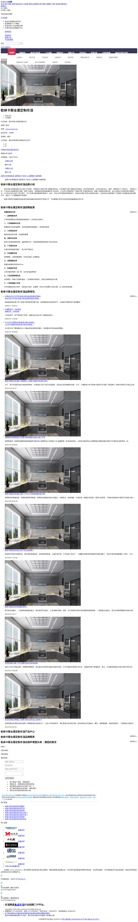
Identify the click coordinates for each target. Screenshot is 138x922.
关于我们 (8, 913)
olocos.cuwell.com (12, 129)
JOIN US (22, 879)
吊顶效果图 (106, 53)
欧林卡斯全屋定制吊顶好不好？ (16, 815)
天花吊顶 (45, 57)
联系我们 (47, 913)
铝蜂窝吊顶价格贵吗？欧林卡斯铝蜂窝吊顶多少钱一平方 (25, 437)
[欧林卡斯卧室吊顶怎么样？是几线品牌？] (71, 526)
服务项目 (21, 913)
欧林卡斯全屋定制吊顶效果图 (35, 795)
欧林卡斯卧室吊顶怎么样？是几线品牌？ (19, 550)
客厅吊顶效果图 (40, 62)
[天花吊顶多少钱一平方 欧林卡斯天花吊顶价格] (71, 639)
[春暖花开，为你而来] (71, 309)
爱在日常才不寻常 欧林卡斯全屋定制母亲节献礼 (22, 298)
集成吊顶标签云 (61, 4)
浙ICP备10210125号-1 (92, 919)
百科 (53, 4)
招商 (9, 4)
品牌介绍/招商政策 (7, 176)
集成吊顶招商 (113, 57)
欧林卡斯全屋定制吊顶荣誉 (15, 817)
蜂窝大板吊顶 (85, 57)
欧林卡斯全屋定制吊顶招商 (23, 797)
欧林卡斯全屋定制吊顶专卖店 (15, 819)
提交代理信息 (10, 778)
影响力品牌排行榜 (35, 4)
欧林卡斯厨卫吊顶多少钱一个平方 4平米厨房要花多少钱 (25, 494)
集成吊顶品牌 (35, 53)
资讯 (6, 4)
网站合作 (14, 913)
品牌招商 (38, 176)
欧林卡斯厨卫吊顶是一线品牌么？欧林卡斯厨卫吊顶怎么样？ (26, 381)
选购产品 (71, 53)
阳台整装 (68, 62)
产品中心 (24, 176)
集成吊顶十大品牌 (21, 4)
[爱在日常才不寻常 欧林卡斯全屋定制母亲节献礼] (71, 296)
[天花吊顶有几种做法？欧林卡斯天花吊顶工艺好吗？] (71, 696)
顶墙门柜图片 (47, 4)
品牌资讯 (18, 176)
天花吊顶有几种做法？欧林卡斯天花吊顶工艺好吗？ (23, 719)
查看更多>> (133, 189)
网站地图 (40, 913)
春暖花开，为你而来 (12, 311)
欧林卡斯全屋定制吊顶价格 (15, 810)
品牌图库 (31, 176)
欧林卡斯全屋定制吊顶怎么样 (55, 795)
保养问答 (94, 53)
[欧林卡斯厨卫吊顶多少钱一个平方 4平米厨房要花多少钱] (71, 470)
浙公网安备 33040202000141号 (73, 919)
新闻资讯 (8, 31)
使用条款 (34, 913)
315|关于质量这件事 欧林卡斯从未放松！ (19, 324)
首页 (2, 4)
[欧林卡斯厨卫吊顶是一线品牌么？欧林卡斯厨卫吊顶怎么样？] (71, 357)
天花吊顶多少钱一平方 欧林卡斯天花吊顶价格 (21, 663)
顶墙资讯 (22, 53)
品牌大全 (8, 37)
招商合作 (60, 53)
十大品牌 (48, 53)
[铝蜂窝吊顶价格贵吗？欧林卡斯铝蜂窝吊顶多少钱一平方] (71, 413)
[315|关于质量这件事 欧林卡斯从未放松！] (71, 322)
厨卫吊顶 (70, 57)
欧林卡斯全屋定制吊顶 (9, 795)
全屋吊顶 (58, 57)
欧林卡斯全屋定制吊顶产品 (15, 808)
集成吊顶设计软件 (121, 53)
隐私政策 (27, 913)
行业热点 (19, 57)
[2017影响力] (6, 47)
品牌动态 (99, 57)
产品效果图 (9, 39)
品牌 (13, 4)
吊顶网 (11, 53)
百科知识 (82, 53)
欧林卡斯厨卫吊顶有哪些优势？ (16, 607)
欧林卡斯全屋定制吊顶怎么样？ (16, 812)
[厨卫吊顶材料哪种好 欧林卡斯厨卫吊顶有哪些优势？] (71, 583)
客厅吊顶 (32, 57)
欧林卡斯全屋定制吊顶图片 (15, 806)
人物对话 (55, 62)
